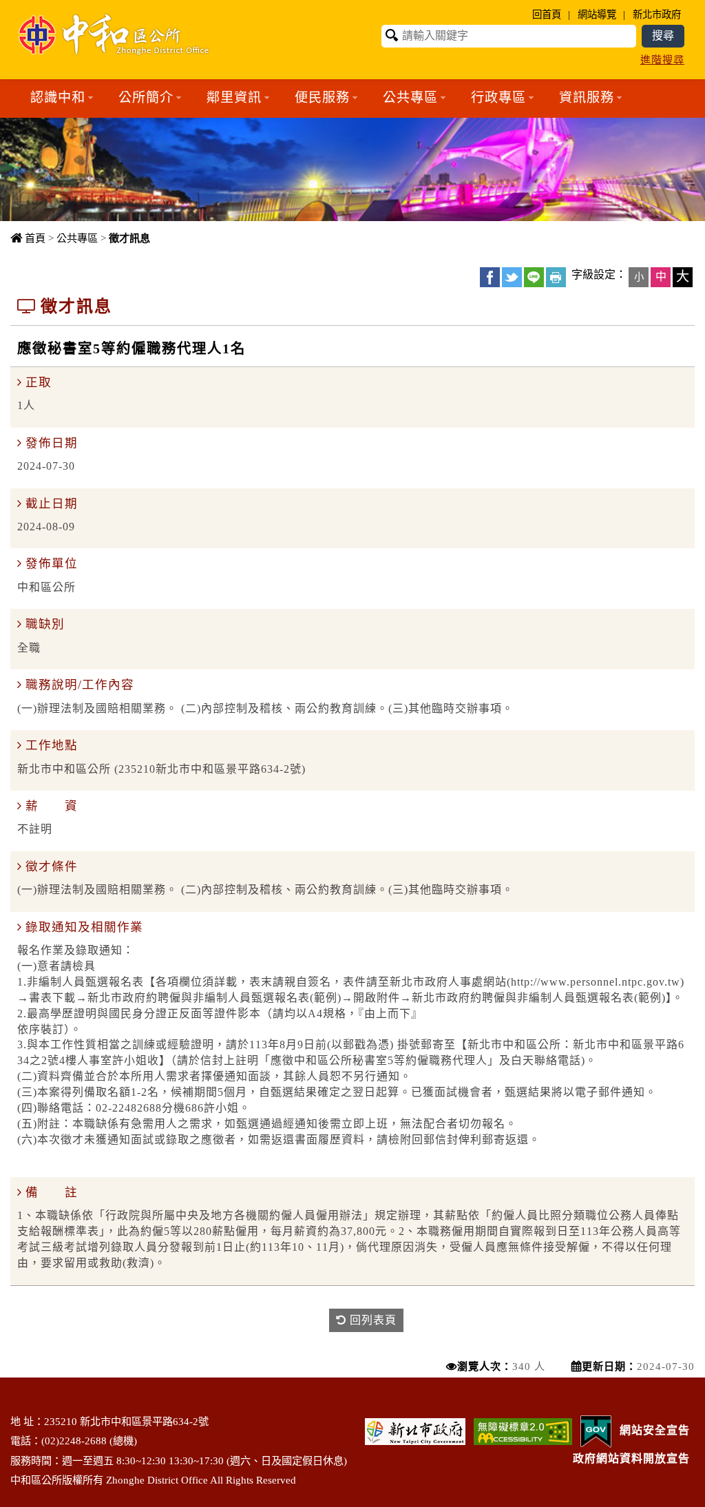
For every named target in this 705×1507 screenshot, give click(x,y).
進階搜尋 (662, 59)
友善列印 (556, 277)
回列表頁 (371, 1320)
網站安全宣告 (655, 1430)
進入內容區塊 (35, 7)
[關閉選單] (353, 126)
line (534, 277)
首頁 (35, 238)
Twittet (512, 277)
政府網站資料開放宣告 (631, 1458)
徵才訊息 (129, 238)
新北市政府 (657, 14)
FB (490, 277)
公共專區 (77, 238)
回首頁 (546, 14)
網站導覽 (597, 14)
